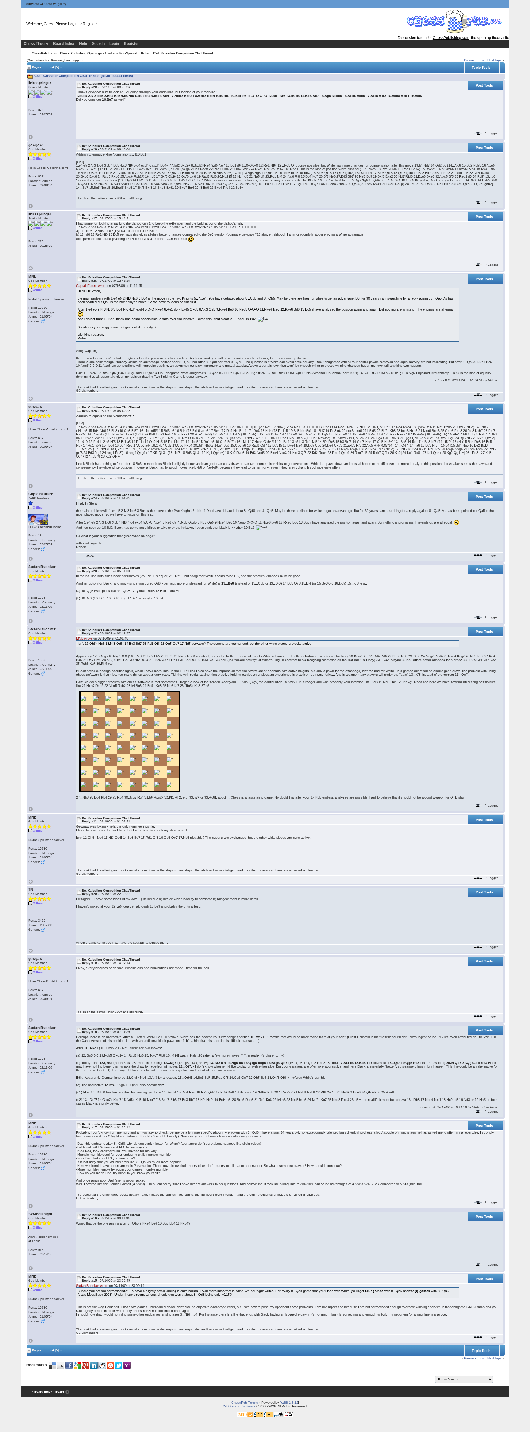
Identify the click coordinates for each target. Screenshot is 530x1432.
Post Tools (484, 85)
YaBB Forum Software (239, 1406)
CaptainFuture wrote (91, 286)
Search (98, 43)
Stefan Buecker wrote (92, 1285)
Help (83, 43)
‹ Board (58, 1391)
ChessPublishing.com (451, 38)
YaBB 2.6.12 (289, 1402)
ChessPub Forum (44, 53)
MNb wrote (84, 638)
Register (90, 24)
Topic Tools (481, 67)
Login (73, 24)
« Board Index (42, 1391)
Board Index (63, 43)
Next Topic (494, 60)
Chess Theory (36, 43)
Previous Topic (474, 60)
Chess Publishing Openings (81, 53)
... (47, 66)
